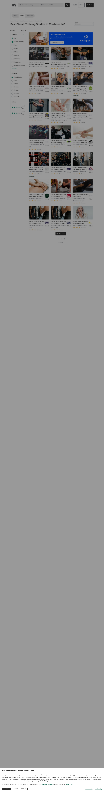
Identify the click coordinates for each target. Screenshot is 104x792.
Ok (7, 789)
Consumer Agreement (48, 784)
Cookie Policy (98, 789)
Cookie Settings (20, 789)
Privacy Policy (69, 784)
